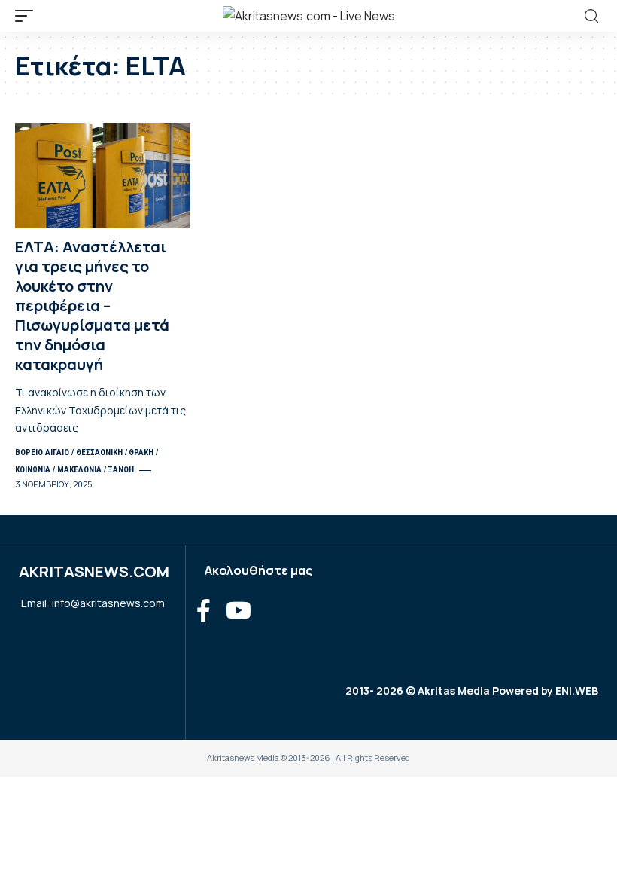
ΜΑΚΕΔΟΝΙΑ (79, 470)
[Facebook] (203, 610)
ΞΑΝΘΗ (121, 470)
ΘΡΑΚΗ (141, 452)
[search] (591, 16)
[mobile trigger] (28, 16)
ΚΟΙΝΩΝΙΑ (32, 470)
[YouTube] (238, 610)
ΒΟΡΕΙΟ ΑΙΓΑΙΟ (42, 452)
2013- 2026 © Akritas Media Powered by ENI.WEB (471, 690)
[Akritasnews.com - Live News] (309, 15)
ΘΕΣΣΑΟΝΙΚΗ (99, 452)
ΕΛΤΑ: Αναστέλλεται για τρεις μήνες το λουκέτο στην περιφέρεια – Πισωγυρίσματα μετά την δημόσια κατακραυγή (92, 305)
